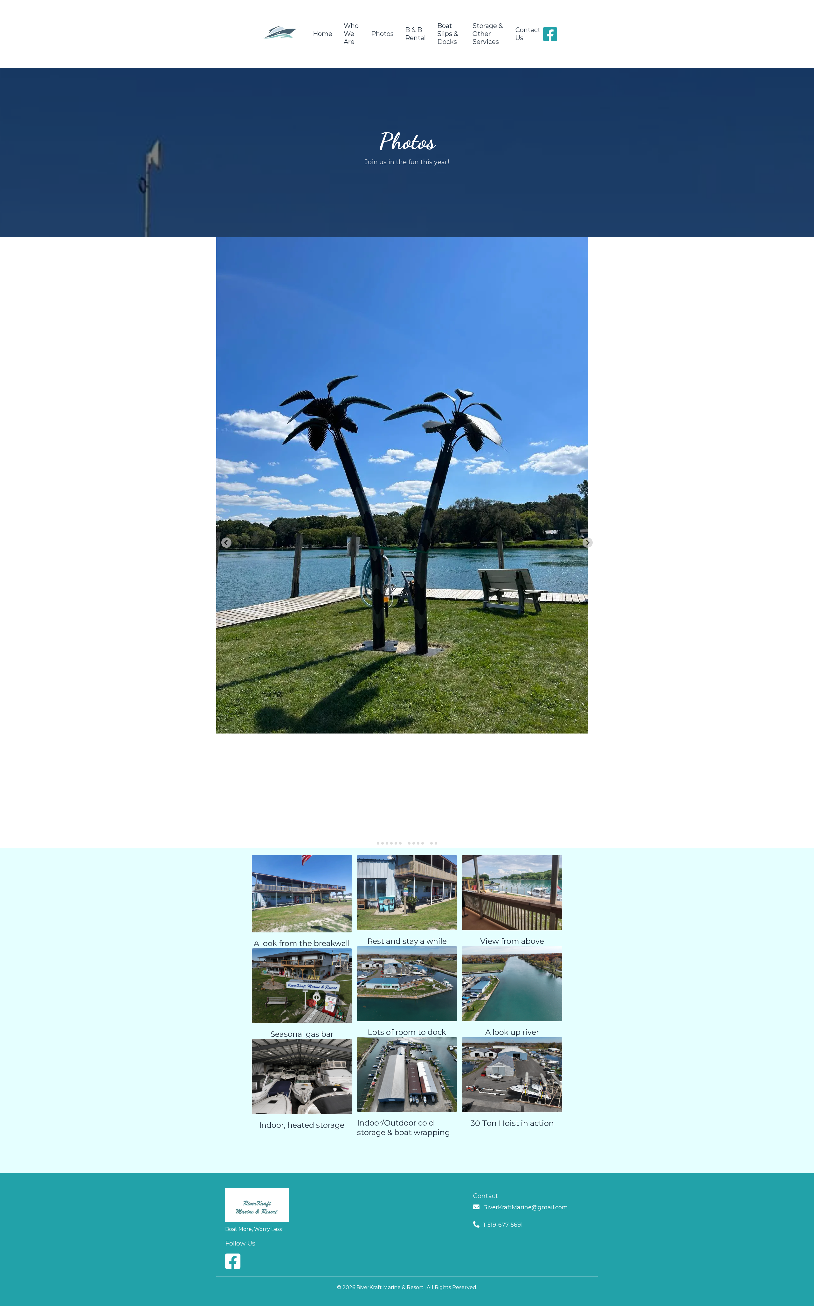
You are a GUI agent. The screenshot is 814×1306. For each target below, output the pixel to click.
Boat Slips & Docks (447, 34)
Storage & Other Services (488, 34)
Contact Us (528, 34)
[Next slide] (588, 542)
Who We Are (351, 34)
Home (322, 34)
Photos (382, 34)
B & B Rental (415, 34)
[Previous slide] (226, 542)
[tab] (378, 843)
